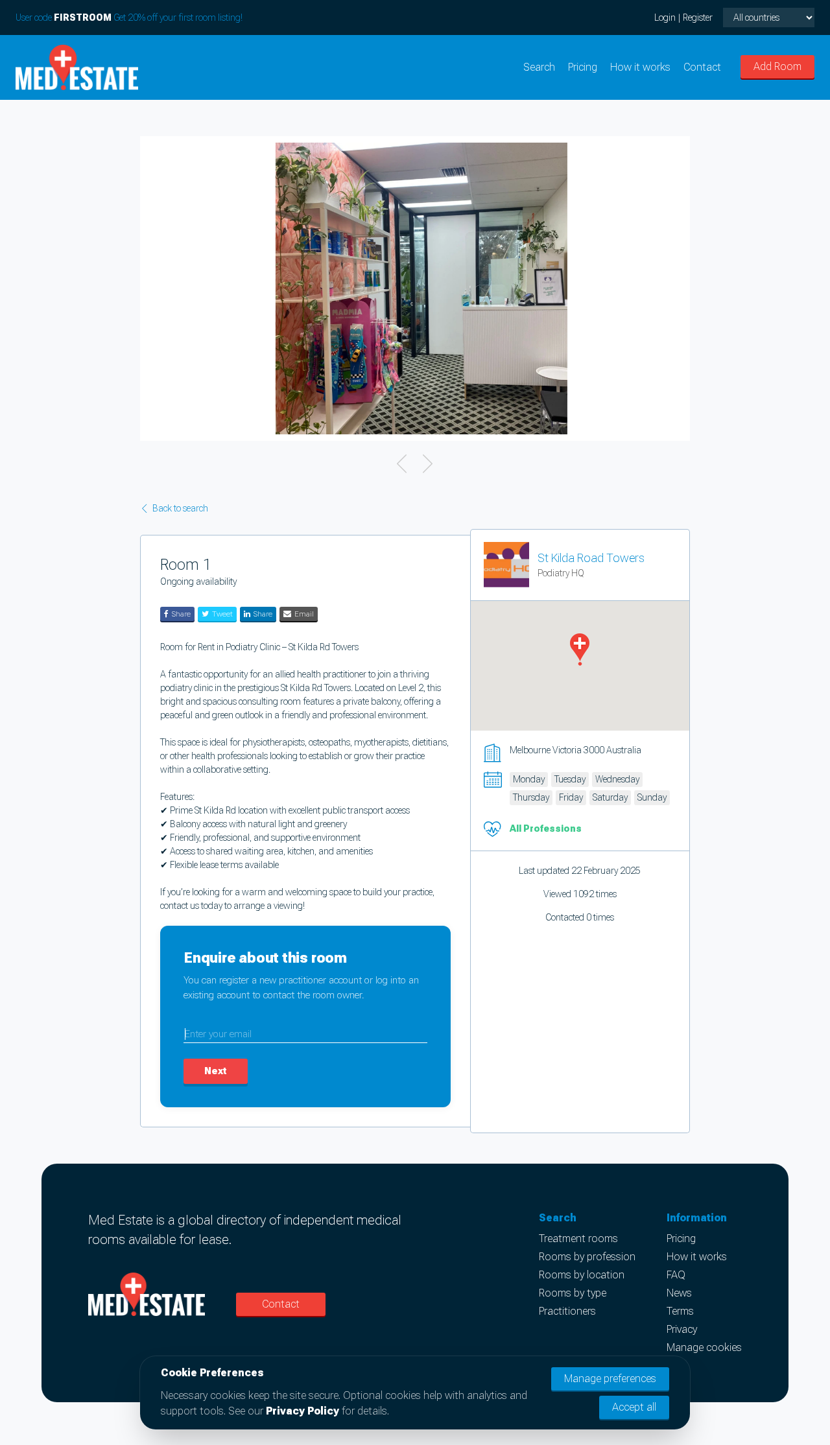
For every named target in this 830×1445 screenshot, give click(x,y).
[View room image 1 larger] (421, 288)
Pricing (582, 67)
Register (698, 17)
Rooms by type (572, 1293)
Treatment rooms (578, 1238)
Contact (702, 67)
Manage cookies (704, 1347)
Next (215, 1071)
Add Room (777, 66)
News (679, 1293)
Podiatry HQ (561, 573)
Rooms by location (581, 1275)
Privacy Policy (302, 1411)
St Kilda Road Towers (591, 558)
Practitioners (567, 1311)
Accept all (634, 1407)
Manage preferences (610, 1378)
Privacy (682, 1329)
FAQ (676, 1275)
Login (665, 17)
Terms (680, 1311)
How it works (640, 67)
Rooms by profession (587, 1257)
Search (539, 67)
